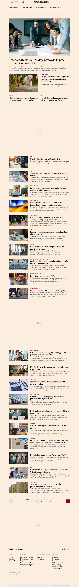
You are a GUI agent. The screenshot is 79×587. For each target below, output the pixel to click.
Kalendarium (25, 580)
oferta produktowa (39, 580)
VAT (31, 229)
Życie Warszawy (57, 568)
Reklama (39, 557)
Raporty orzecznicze (35, 273)
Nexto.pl (54, 561)
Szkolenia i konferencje (16, 575)
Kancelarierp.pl (56, 565)
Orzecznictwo (27, 7)
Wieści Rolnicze (57, 566)
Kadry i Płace (33, 423)
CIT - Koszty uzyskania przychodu (39, 259)
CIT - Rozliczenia (34, 394)
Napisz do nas (13, 561)
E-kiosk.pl (55, 557)
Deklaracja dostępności (27, 565)
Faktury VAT (33, 379)
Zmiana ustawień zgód (27, 559)
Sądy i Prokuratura (35, 288)
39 (51, 501)
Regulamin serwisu (26, 561)
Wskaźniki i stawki (55, 7)
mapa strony (13, 580)
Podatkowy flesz (41, 7)
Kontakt (11, 559)
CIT (41, 95)
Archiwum (40, 563)
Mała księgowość (57, 563)
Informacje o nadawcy (27, 563)
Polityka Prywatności (26, 557)
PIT (10, 57)
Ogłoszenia (40, 559)
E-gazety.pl (55, 559)
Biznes (11, 95)
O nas (11, 557)
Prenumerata (41, 561)
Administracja (44, 74)
